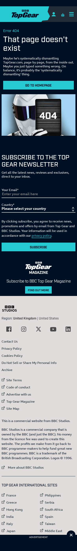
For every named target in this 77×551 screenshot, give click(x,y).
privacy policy (41, 235)
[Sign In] (53, 14)
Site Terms (14, 380)
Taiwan (50, 524)
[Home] (32, 14)
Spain (49, 517)
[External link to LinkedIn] (68, 329)
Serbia (49, 502)
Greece (11, 502)
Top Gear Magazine (20, 401)
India (10, 517)
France (11, 495)
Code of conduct (18, 387)
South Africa (54, 509)
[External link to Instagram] (23, 329)
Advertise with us (18, 394)
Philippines (53, 495)
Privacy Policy (12, 348)
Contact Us (10, 341)
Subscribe (38, 247)
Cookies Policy (12, 356)
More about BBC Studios (23, 467)
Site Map (12, 409)
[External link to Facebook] (9, 329)
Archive (7, 370)
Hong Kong (14, 509)
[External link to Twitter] (38, 329)
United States (49, 318)
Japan (10, 531)
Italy (9, 524)
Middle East (53, 531)
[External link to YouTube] (53, 329)
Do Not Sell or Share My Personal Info (29, 363)
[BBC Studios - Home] (11, 308)
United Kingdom (24, 318)
